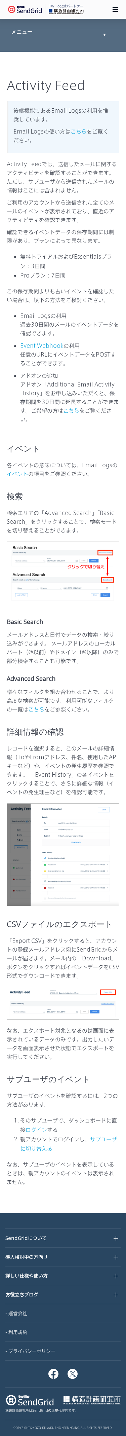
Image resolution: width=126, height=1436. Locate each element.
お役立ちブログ (21, 1294)
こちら (79, 131)
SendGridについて (26, 1238)
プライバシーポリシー (31, 1351)
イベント (17, 473)
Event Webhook (42, 345)
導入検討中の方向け (26, 1257)
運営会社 (17, 1313)
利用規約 (17, 1332)
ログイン (36, 1129)
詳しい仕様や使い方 (26, 1276)
